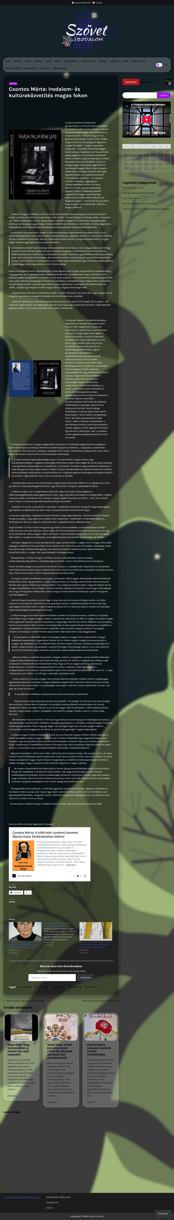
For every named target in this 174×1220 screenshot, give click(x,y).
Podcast (103, 61)
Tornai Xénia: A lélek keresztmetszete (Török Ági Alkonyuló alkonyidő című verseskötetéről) (59, 1051)
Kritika (38, 61)
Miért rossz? (139, 61)
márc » (150, 176)
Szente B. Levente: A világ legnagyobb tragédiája (146, 209)
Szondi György (75, 987)
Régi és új (44, 68)
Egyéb (125, 61)
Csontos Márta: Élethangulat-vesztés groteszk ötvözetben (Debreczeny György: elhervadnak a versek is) (24, 945)
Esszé (48, 61)
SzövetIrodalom (96, 1216)
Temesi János (90, 987)
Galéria (17, 61)
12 (140, 160)
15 (160, 160)
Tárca (57, 61)
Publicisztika (88, 61)
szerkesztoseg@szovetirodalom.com (21, 1197)
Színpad (115, 61)
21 (154, 164)
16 (167, 160)
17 (126, 164)
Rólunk (49, 1207)
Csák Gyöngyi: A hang (133, 188)
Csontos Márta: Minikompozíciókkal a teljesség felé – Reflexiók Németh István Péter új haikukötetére (95, 945)
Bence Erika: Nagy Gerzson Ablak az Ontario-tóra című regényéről (18, 1049)
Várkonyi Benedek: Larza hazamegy (139, 203)
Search (125, 90)
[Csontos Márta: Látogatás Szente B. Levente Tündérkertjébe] (62, 934)
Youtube (98, 3)
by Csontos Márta (16, 101)
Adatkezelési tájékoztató (58, 1197)
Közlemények (71, 61)
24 (126, 168)
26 (139, 168)
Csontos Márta (24, 987)
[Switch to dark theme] (159, 65)
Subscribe (85, 977)
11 (132, 160)
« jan (142, 176)
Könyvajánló (59, 68)
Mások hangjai (41, 987)
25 (133, 168)
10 (126, 160)
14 (154, 160)
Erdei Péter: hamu (131, 198)
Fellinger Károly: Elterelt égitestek (138, 193)
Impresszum (52, 1202)
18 (133, 164)
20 (146, 164)
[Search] (166, 64)
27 (146, 168)
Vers (7, 61)
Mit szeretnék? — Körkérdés (20, 68)
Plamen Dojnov (58, 987)
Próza (28, 61)
